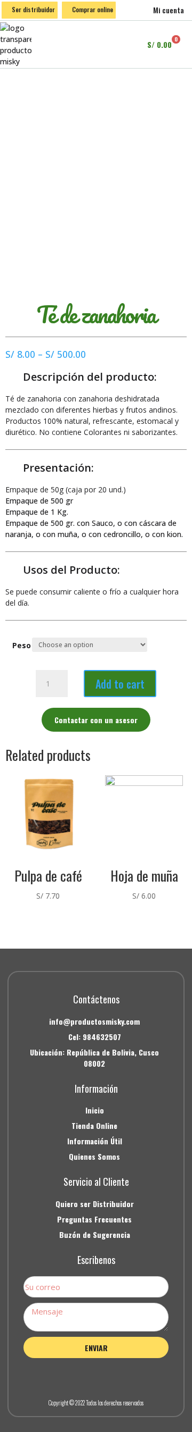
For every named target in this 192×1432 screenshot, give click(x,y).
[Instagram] (96, 1376)
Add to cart (120, 684)
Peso (21, 645)
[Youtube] (120, 1376)
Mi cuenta (168, 10)
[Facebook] (72, 1376)
